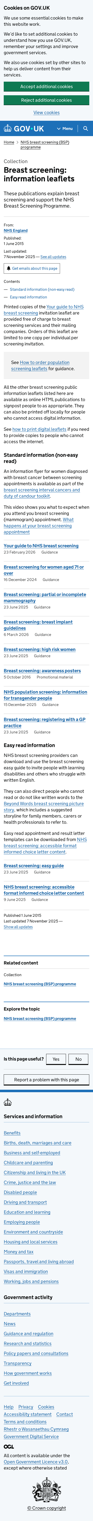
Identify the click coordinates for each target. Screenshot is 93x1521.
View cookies (46, 112)
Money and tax (18, 1252)
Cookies (46, 1407)
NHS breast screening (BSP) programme (40, 984)
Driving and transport (25, 1202)
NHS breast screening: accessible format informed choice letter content (45, 846)
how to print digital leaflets (39, 429)
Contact (64, 1414)
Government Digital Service (31, 1436)
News (10, 1324)
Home (9, 142)
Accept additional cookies (46, 86)
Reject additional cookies (46, 100)
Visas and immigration (26, 1271)
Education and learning (27, 1212)
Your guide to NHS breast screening (41, 546)
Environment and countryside (33, 1232)
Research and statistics (28, 1343)
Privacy (25, 1407)
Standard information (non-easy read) (42, 289)
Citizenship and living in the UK (35, 1172)
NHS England (16, 230)
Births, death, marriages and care (37, 1143)
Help (9, 1407)
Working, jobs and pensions (31, 1281)
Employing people (22, 1222)
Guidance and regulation (28, 1333)
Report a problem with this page (46, 1080)
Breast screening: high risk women (40, 649)
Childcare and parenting (28, 1162)
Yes (59, 1059)
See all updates (53, 256)
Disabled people (20, 1192)
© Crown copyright (46, 1508)
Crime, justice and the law (30, 1182)
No (81, 1059)
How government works (28, 1373)
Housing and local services (31, 1242)
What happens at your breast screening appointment (39, 526)
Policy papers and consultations (36, 1353)
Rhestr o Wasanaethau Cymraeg (36, 1429)
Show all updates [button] (18, 926)
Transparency (17, 1363)
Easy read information (28, 297)
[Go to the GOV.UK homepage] (24, 128)
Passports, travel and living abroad (39, 1261)
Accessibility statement (28, 1414)
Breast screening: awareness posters (42, 671)
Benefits (12, 1133)
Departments (17, 1314)
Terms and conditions (25, 1421)
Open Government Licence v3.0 (36, 1462)
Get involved (16, 1383)
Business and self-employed (32, 1153)
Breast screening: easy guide (34, 866)
